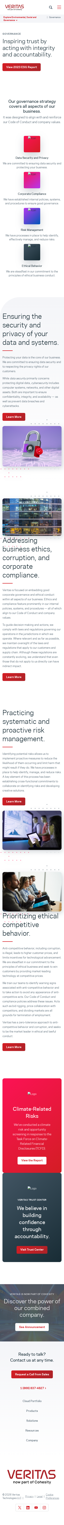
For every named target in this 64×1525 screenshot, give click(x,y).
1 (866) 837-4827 (32, 1388)
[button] (32, 19)
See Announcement (32, 1327)
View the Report (32, 1160)
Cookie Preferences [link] (52, 1496)
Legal (40, 1496)
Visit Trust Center (32, 1250)
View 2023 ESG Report (21, 67)
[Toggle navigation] (59, 7)
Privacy (29, 1496)
